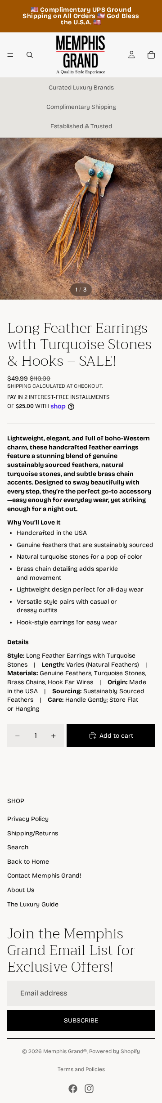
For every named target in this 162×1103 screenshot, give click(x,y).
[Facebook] (73, 1088)
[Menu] (10, 55)
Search (17, 847)
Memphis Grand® (65, 1051)
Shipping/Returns (32, 833)
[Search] (30, 55)
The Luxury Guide (32, 904)
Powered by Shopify (114, 1051)
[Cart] (151, 55)
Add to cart (116, 736)
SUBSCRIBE (81, 1020)
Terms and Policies (81, 1069)
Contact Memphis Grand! (44, 875)
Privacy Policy (28, 819)
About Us (20, 890)
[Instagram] (89, 1088)
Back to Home (28, 861)
